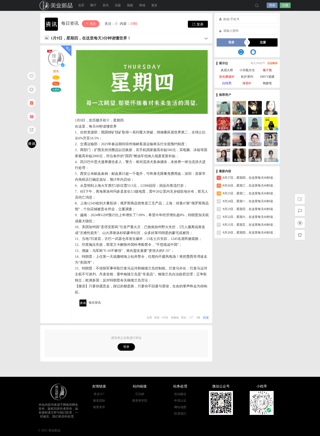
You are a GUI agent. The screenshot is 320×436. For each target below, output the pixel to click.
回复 (206, 317)
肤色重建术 (226, 76)
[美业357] (271, 155)
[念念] (223, 107)
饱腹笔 (267, 83)
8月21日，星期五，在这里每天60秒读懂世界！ (248, 224)
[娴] (223, 155)
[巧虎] (239, 107)
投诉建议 (180, 394)
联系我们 (180, 413)
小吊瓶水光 (247, 70)
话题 (118, 5)
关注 (92, 23)
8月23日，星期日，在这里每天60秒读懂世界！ (248, 209)
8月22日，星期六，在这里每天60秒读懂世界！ (248, 217)
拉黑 (149, 317)
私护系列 (247, 76)
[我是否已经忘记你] (271, 107)
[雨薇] (239, 139)
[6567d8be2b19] (223, 139)
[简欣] (255, 139)
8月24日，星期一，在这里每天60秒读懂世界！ (248, 201)
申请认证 (180, 400)
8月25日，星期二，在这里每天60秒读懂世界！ (248, 193)
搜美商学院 (139, 400)
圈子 (93, 5)
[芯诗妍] (255, 123)
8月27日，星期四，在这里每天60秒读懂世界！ (248, 177)
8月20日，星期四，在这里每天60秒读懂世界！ (248, 232)
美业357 (99, 394)
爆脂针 (247, 83)
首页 (81, 5)
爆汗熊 (267, 70)
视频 (130, 5)
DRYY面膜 (267, 76)
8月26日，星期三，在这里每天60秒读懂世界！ (248, 185)
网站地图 (180, 407)
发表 (200, 24)
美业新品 (51, 5)
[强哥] (239, 123)
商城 (142, 5)
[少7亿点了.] (271, 139)
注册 (285, 5)
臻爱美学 (99, 407)
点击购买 (272, 63)
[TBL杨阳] (255, 155)
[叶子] (255, 107)
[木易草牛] (223, 123)
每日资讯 (70, 23)
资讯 (106, 5)
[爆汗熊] (271, 123)
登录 (272, 5)
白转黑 (226, 83)
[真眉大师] (239, 155)
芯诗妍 (139, 394)
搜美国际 (99, 400)
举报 (156, 317)
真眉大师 (227, 70)
